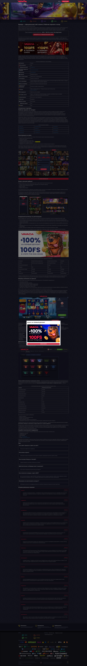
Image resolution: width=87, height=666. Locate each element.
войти (59, 1)
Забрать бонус (43, 343)
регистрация (65, 1)
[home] (22, 1)
